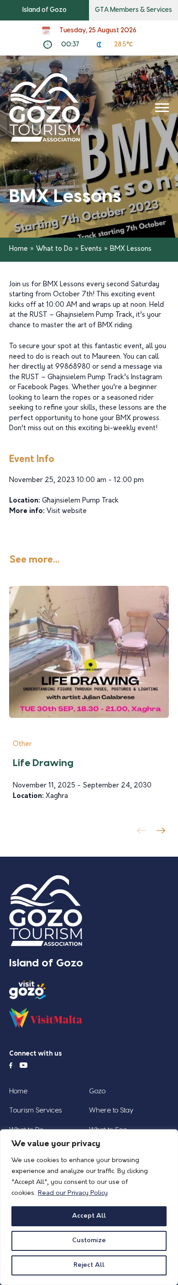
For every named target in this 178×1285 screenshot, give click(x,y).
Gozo (97, 1091)
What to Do (54, 249)
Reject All (89, 1265)
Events (91, 249)
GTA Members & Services (133, 10)
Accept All (89, 1216)
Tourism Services (35, 1110)
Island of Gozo (44, 10)
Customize (89, 1240)
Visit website (67, 511)
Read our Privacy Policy (73, 1193)
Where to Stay (111, 1110)
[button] (163, 833)
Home (18, 249)
